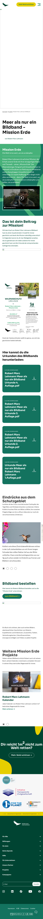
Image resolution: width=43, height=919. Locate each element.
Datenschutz (25, 908)
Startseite (4, 111)
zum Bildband (11, 596)
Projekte (10, 111)
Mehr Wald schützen (20, 755)
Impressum (11, 908)
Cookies (32, 908)
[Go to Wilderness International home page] (8, 4)
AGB (17, 908)
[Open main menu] (39, 4)
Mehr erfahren (7, 709)
